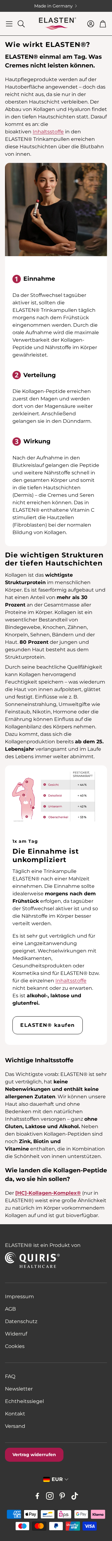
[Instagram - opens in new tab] (50, 1496)
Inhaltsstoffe (48, 132)
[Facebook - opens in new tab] (37, 1496)
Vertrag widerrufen (34, 1454)
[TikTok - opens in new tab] (74, 1496)
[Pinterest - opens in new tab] (62, 1496)
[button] (9, 23)
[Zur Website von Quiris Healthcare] (44, 1260)
